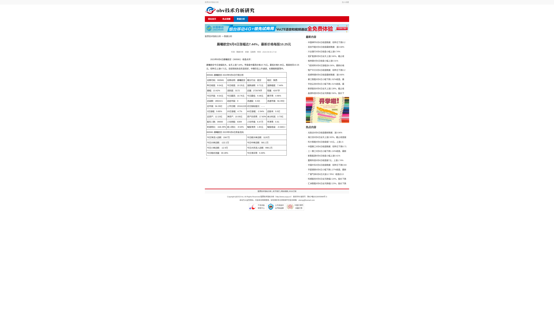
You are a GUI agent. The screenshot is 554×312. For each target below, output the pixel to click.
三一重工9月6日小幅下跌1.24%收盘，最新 (327, 151)
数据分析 (241, 19)
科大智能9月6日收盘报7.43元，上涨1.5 (325, 142)
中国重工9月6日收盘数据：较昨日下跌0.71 (327, 146)
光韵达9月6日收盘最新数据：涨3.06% (325, 132)
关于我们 (276, 191)
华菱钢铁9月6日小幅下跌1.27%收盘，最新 (327, 169)
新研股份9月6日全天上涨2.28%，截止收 (326, 88)
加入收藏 (345, 2)
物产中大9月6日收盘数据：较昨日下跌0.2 (326, 70)
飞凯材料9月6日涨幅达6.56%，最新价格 (326, 65)
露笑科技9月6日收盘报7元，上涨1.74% (325, 160)
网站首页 (212, 19)
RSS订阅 (292, 191)
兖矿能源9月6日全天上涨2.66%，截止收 (326, 56)
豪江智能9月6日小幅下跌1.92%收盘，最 (326, 79)
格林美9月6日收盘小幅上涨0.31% (323, 61)
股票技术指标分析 (212, 2)
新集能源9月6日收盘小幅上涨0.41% (324, 156)
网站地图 (284, 191)
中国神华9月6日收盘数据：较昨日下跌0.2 (326, 42)
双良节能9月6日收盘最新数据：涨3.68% (326, 47)
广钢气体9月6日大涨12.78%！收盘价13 (326, 174)
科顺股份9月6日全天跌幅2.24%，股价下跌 (327, 179)
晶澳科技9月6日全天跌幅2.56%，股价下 (326, 93)
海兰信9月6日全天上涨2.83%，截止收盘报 (327, 137)
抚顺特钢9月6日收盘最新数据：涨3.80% (326, 75)
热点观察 (226, 19)
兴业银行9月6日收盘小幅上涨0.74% (324, 51)
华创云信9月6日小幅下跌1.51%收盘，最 (326, 84)
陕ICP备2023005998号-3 (317, 197)
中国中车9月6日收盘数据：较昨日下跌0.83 (327, 165)
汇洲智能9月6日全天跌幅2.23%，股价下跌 (327, 183)
